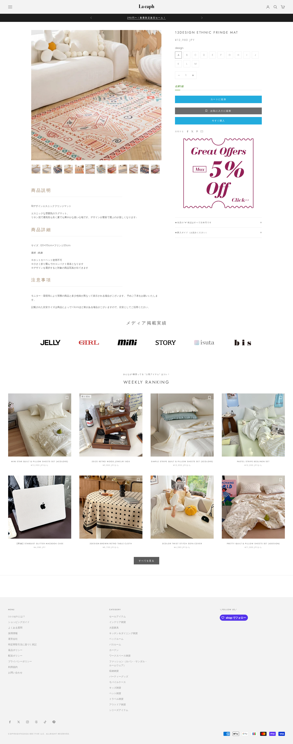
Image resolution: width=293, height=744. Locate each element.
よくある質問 (15, 627)
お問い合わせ (15, 672)
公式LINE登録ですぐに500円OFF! (146, 17)
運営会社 (13, 639)
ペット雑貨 (115, 693)
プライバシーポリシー (20, 661)
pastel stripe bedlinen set (253, 461)
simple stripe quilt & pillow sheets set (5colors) (182, 461)
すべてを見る (146, 560)
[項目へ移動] (36, 169)
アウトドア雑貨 (117, 704)
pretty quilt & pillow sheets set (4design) (253, 543)
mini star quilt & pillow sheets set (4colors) (39, 461)
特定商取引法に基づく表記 (22, 644)
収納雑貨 (114, 671)
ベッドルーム (116, 639)
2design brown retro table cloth (111, 543)
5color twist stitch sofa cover (182, 543)
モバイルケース (117, 682)
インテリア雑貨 (117, 622)
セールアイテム (117, 616)
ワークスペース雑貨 (120, 655)
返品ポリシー (15, 650)
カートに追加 (218, 99)
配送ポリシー (15, 655)
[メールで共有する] (201, 131)
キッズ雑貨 (115, 687)
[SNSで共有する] (187, 131)
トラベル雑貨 (116, 699)
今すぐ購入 (218, 120)
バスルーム (115, 644)
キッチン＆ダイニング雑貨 (123, 633)
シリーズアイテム (118, 710)
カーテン (114, 650)
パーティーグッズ (118, 676)
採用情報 (13, 633)
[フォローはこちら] (10, 722)
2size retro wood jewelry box (111, 461)
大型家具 (114, 627)
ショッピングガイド (19, 622)
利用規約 (13, 667)
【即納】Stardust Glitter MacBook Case (40, 543)
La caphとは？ (16, 616)
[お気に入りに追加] (67, 397)
